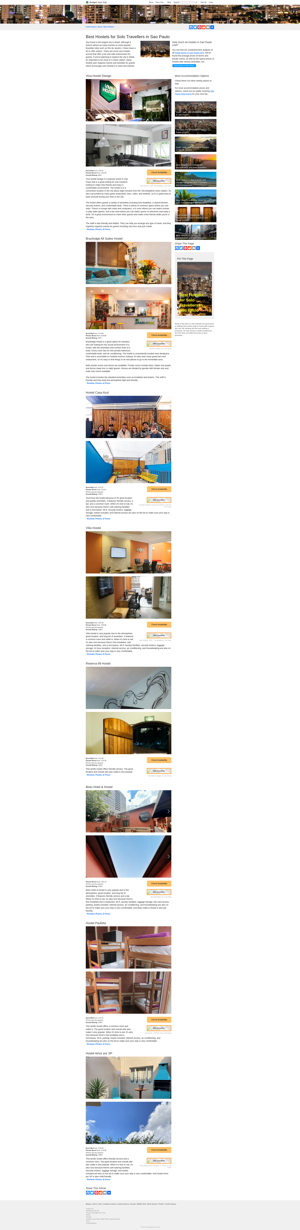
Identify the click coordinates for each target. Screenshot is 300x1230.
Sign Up (203, 2)
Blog (169, 2)
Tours (88, 1221)
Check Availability (159, 172)
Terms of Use (101, 1213)
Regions (89, 1204)
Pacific (161, 1204)
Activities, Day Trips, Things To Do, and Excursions (103, 1219)
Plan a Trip (159, 2)
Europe (133, 1204)
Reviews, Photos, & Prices (98, 229)
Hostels (88, 1217)
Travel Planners (91, 1223)
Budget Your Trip (98, 2)
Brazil (100, 27)
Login (211, 2)
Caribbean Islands (109, 1204)
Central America (123, 1204)
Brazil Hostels (109, 27)
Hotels (88, 1215)
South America (91, 27)
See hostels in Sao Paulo (184, 66)
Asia (99, 1204)
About (151, 2)
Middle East (141, 1204)
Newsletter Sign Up (92, 1211)
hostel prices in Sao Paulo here (189, 53)
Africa (95, 1204)
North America (152, 1204)
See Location (159, 181)
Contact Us (90, 1209)
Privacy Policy (91, 1213)
